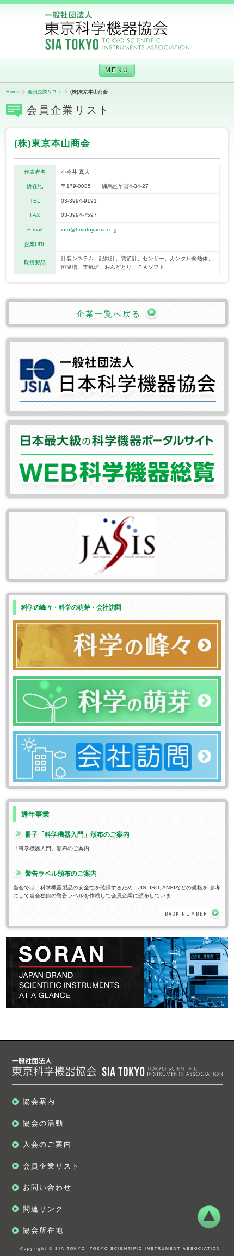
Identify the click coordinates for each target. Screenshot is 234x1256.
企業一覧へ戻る (110, 314)
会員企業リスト (51, 1166)
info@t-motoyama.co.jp (90, 230)
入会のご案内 (47, 1144)
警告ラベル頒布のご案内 (61, 873)
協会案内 (39, 1101)
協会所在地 (43, 1230)
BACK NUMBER (186, 913)
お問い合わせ (47, 1187)
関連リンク (43, 1209)
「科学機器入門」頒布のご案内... (53, 848)
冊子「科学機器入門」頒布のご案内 (77, 834)
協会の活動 (43, 1123)
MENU (117, 70)
